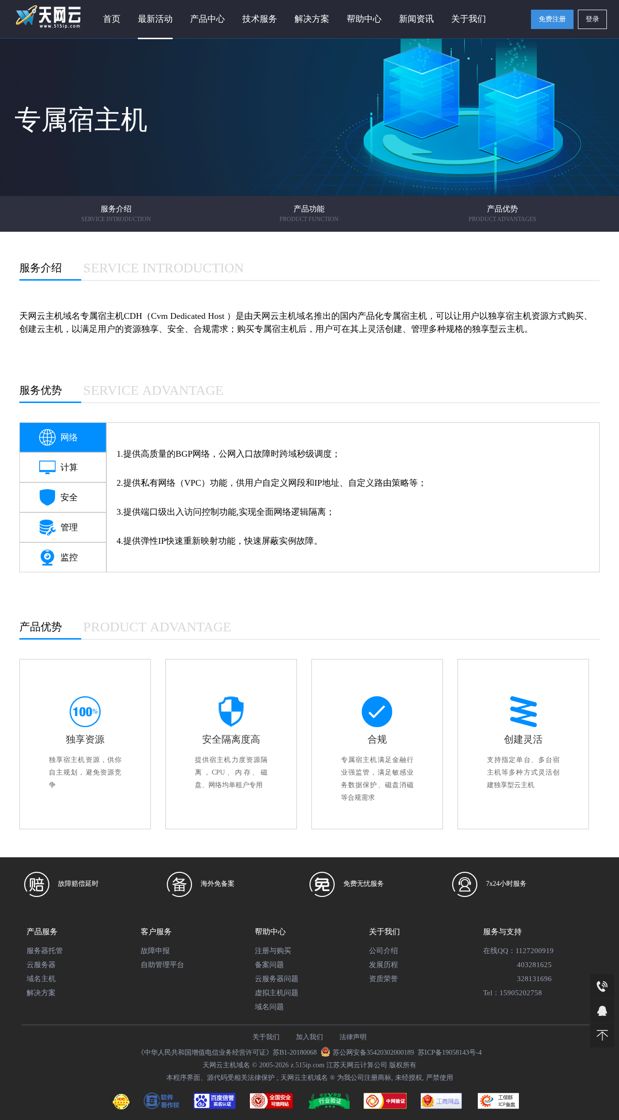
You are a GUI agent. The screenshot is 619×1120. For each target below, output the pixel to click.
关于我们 (468, 19)
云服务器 (41, 965)
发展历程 (383, 965)
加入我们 (309, 1037)
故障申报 (155, 951)
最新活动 (155, 19)
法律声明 (353, 1037)
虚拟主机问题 (276, 993)
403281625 (534, 965)
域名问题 (269, 1007)
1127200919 (535, 951)
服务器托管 (45, 951)
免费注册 (552, 19)
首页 (111, 19)
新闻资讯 (416, 19)
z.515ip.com (307, 1065)
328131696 (534, 979)
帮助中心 (364, 19)
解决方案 (41, 993)
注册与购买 (273, 951)
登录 (592, 19)
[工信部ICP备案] (498, 1103)
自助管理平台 (162, 965)
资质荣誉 (383, 979)
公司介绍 (383, 951)
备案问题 (269, 965)
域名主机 (41, 979)
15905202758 (521, 993)
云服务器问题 (276, 979)
